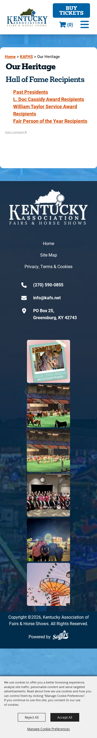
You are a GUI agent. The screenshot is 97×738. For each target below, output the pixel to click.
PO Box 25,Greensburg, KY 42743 (55, 314)
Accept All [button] (64, 717)
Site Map (48, 255)
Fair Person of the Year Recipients (50, 121)
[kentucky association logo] (48, 207)
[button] (84, 24)
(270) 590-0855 (48, 284)
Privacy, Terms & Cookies (48, 266)
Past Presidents (30, 92)
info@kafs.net (47, 297)
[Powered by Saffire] (60, 635)
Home (10, 56)
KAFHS (26, 56)
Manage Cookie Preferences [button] (48, 729)
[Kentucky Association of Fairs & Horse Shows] (27, 17)
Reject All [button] (32, 717)
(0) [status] (70, 24)
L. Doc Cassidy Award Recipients (48, 99)
